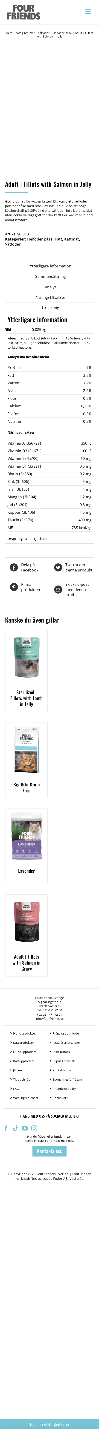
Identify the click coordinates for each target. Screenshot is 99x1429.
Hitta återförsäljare (66, 1043)
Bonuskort (60, 1098)
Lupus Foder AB (63, 1061)
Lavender (26, 870)
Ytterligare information (50, 266)
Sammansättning (50, 276)
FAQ (16, 1089)
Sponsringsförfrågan (67, 1079)
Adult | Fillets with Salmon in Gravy (27, 962)
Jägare (17, 1070)
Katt (18, 33)
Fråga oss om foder (66, 1033)
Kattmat (29, 33)
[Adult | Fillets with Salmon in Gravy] (27, 897)
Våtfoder (44, 33)
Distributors (61, 1052)
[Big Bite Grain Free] (27, 725)
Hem (9, 33)
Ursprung (50, 307)
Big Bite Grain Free (26, 787)
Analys (51, 287)
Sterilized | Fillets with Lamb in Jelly (26, 698)
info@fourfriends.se (49, 1019)
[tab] (49, 266)
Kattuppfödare (23, 1061)
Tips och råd (22, 1079)
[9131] (49, 111)
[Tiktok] (15, 1128)
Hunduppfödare (24, 1052)
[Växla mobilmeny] (88, 11)
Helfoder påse (62, 33)
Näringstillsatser (50, 297)
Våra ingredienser (25, 1098)
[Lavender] (27, 811)
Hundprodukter (24, 1033)
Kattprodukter (23, 1043)
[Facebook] (6, 1128)
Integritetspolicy (64, 1089)
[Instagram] (34, 1128)
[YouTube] (25, 1128)
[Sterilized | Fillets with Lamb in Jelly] (27, 632)
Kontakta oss (61, 1070)
